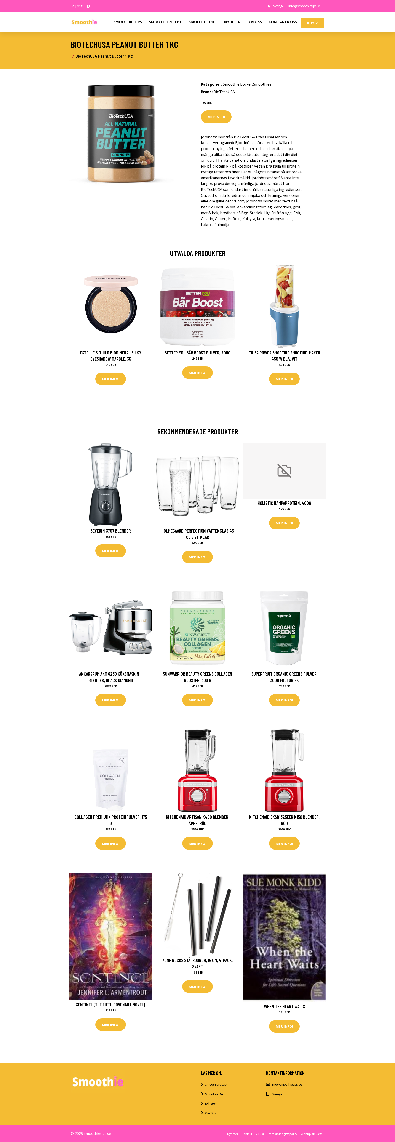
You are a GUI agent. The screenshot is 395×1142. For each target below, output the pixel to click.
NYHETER (232, 21)
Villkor (260, 1134)
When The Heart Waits (284, 1006)
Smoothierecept (216, 1084)
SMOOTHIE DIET (203, 21)
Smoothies (262, 84)
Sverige (278, 6)
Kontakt (247, 1134)
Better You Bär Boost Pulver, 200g (197, 352)
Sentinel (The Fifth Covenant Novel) (110, 1004)
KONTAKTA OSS (283, 21)
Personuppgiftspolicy (282, 1134)
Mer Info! (216, 117)
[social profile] (88, 6)
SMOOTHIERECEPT (165, 21)
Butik (312, 23)
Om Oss (210, 1113)
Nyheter (210, 1103)
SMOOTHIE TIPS (127, 21)
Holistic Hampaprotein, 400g (284, 503)
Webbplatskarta (312, 1134)
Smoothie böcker (237, 84)
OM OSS (254, 21)
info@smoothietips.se (304, 6)
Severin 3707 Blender (111, 530)
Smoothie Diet (214, 1094)
